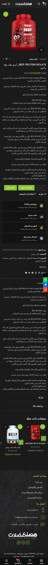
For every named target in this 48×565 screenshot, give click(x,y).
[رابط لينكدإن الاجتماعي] (29, 273)
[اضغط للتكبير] (41, 50)
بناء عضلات (21, 258)
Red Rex (42, 267)
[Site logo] (24, 4)
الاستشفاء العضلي (33, 258)
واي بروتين (33, 59)
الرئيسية (43, 59)
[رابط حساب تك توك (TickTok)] (19, 542)
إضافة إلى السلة (26, 188)
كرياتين (38, 261)
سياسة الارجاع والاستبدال (31, 492)
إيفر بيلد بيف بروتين (12, 447)
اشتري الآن (10, 188)
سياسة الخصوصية (34, 497)
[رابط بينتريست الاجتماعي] (32, 273)
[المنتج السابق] (9, 58)
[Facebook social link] (39, 273)
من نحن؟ (38, 482)
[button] (43, 438)
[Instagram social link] (23, 542)
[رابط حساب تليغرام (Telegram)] (26, 273)
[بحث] (38, 3)
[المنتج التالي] (3, 58)
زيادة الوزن (13, 258)
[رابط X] (36, 273)
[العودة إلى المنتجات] (6, 58)
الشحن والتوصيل (35, 487)
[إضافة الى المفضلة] (28, 427)
